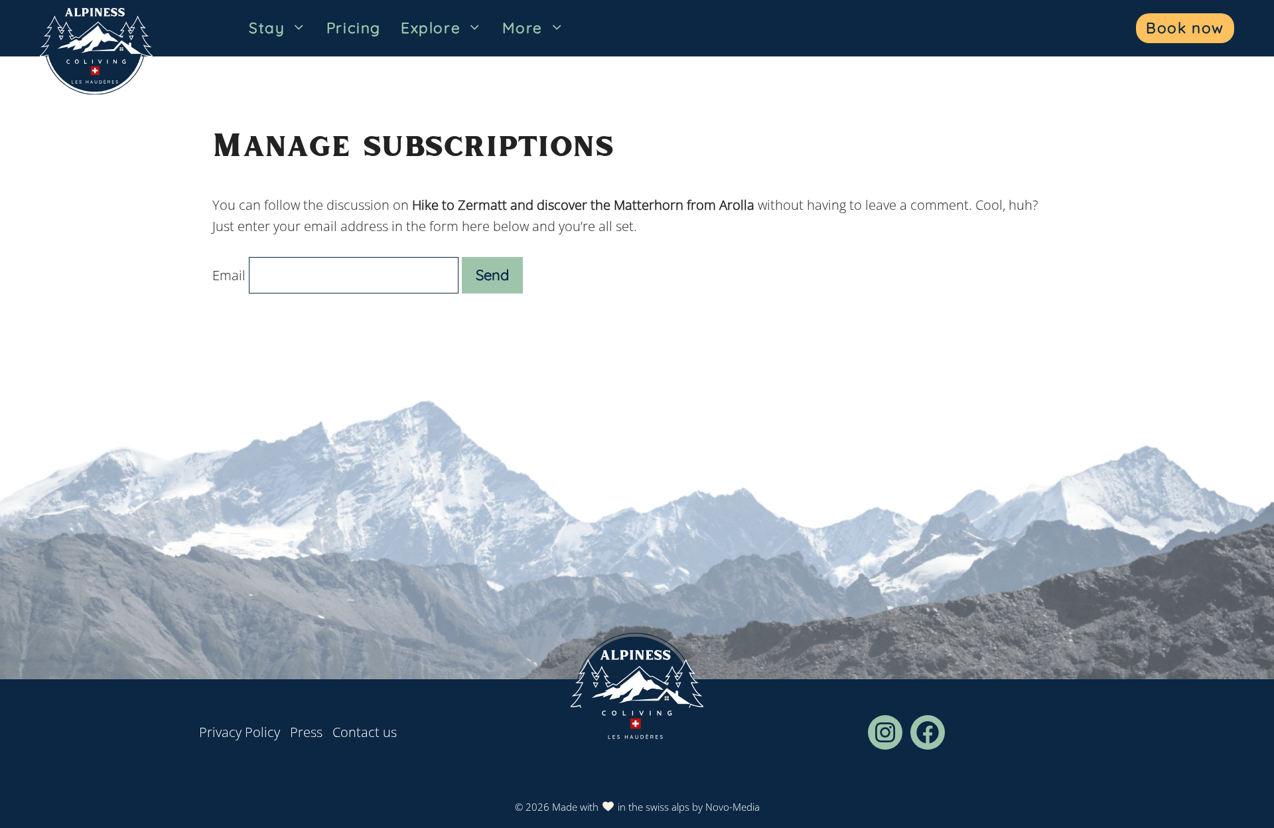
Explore (430, 28)
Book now (1185, 28)
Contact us (364, 732)
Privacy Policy (239, 732)
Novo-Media (732, 806)
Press (306, 732)
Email (229, 275)
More (522, 28)
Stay (267, 28)
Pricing (353, 28)
